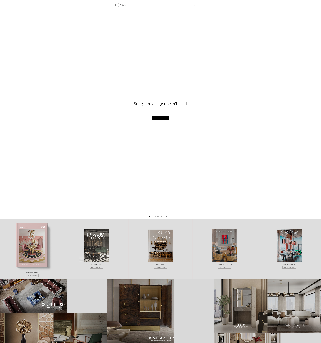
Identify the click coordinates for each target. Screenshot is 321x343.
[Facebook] (194, 3)
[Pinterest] (200, 3)
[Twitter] (197, 3)
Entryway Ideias (159, 5)
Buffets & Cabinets (138, 5)
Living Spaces (170, 5)
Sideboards (149, 5)
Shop (190, 5)
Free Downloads (181, 5)
